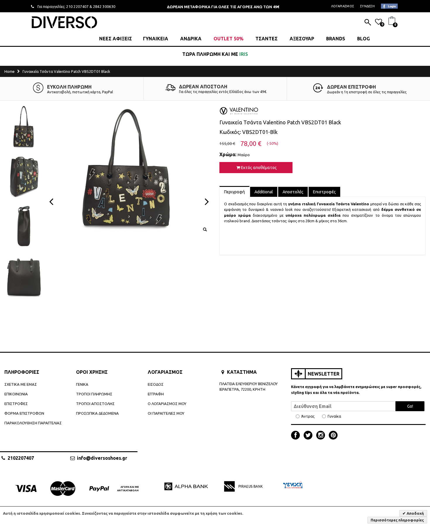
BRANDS (335, 38)
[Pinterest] (333, 436)
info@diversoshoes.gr (102, 458)
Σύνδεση (367, 6)
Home (9, 71)
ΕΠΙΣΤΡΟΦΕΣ (16, 404)
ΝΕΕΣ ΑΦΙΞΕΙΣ (115, 38)
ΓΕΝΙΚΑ (82, 384)
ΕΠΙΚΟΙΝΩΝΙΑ (16, 394)
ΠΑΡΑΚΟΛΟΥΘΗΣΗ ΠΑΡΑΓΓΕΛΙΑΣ (33, 423)
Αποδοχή (415, 513)
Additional (263, 192)
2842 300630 (104, 6)
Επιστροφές (324, 192)
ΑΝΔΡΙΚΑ (191, 38)
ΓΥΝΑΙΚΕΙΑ (155, 38)
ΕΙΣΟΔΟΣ (156, 384)
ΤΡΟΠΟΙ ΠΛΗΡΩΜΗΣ (94, 394)
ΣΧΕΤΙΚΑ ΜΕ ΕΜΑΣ (20, 384)
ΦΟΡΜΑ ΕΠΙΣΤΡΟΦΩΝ (24, 413)
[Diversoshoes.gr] (64, 22)
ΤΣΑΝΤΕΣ (266, 38)
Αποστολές (293, 192)
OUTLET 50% (228, 38)
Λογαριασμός (342, 6)
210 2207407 (77, 6)
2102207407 (21, 458)
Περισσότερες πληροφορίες (397, 520)
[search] (368, 23)
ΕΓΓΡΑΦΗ (156, 394)
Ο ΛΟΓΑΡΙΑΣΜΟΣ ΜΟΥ (167, 404)
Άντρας (307, 416)
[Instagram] (322, 436)
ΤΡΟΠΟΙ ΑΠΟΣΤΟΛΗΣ (95, 404)
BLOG (363, 38)
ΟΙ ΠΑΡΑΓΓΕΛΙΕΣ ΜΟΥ (166, 413)
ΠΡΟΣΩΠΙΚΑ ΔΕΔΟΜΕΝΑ (97, 413)
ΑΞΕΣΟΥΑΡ (302, 38)
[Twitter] (309, 436)
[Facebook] (297, 436)
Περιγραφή (234, 192)
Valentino (360, 204)
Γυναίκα (334, 416)
